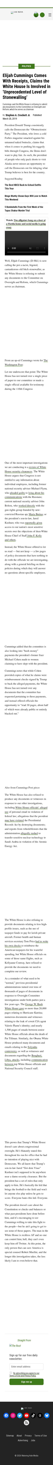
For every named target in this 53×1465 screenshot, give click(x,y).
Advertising (23, 1440)
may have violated (14, 820)
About (19, 1435)
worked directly (27, 505)
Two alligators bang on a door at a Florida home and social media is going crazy (26, 223)
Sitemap (10, 1435)
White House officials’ (27, 807)
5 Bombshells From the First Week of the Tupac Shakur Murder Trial (24, 209)
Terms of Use (40, 1435)
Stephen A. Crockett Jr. (18, 115)
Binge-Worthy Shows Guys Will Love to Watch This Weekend (26, 198)
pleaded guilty (17, 492)
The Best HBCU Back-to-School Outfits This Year (23, 187)
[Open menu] (50, 14)
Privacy (28, 1435)
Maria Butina (36, 514)
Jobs (33, 1440)
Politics (26, 66)
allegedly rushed (29, 833)
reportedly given (33, 522)
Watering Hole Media (29, 1455)
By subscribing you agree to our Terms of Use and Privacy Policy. (24, 1374)
